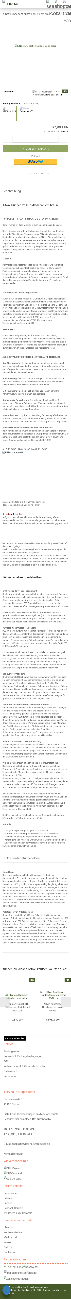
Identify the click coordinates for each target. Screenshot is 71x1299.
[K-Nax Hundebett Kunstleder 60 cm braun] (35, 43)
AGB (6, 1061)
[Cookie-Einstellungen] (6, 1290)
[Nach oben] (64, 1294)
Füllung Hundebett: (21, 103)
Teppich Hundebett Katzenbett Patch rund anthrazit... (17, 1007)
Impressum (10, 1076)
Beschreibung (11, 191)
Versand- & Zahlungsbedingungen (23, 1056)
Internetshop (10, 1290)
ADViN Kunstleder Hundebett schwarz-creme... (53, 1007)
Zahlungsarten (12, 1051)
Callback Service (13, 1208)
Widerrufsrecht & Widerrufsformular (24, 1066)
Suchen (8, 1203)
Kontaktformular (13, 1153)
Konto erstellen (13, 1232)
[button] (8, 139)
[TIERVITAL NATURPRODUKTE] (13, 4)
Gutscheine (10, 1193)
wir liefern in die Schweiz (18, 1213)
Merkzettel (10, 1237)
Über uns (9, 1227)
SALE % (8, 1247)
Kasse (7, 1242)
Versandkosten (42, 1287)
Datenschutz (11, 1071)
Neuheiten (10, 1252)
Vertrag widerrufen (15, 1038)
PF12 (66, 20)
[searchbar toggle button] (50, 4)
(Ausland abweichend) (52, 95)
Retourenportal (41, 1119)
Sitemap (8, 1198)
